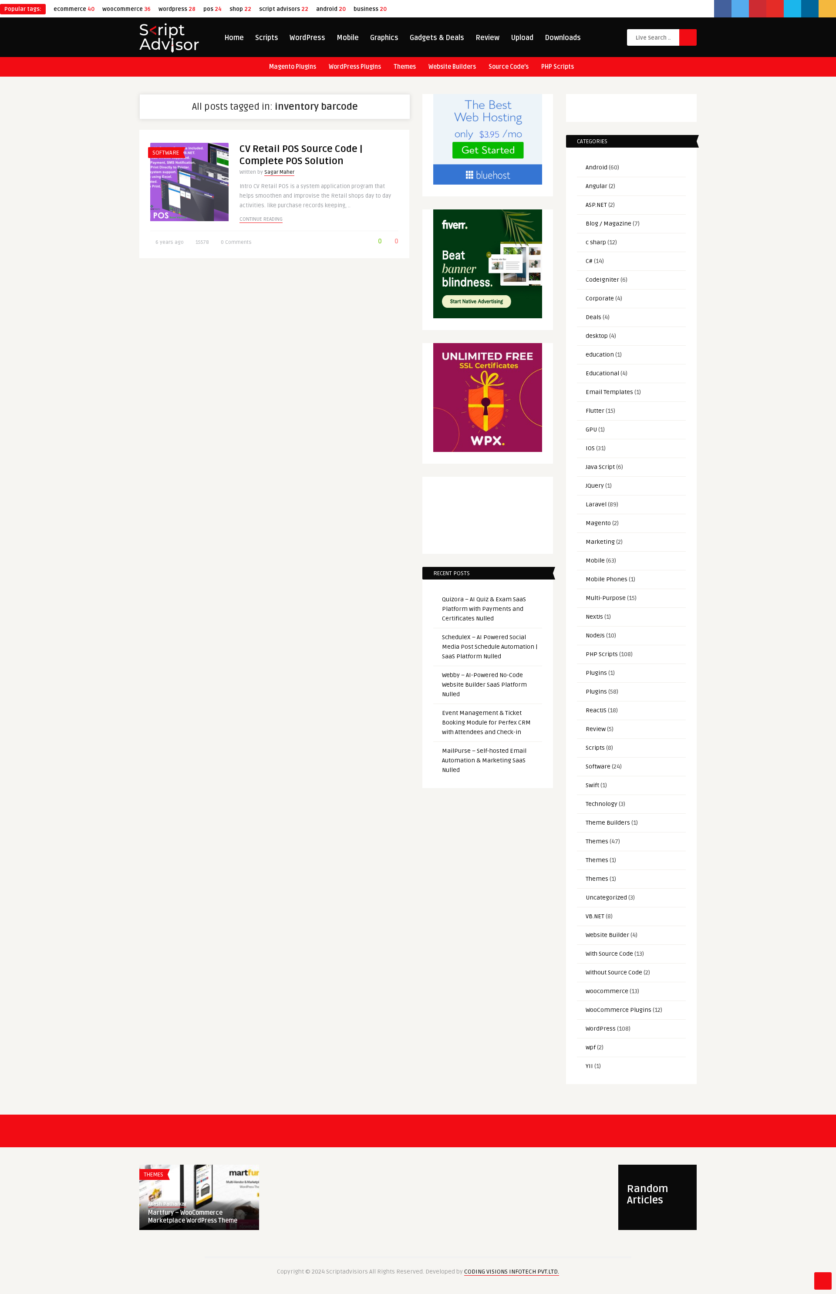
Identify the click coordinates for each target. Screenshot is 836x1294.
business (370, 9)
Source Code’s (509, 67)
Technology (601, 804)
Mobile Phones (606, 579)
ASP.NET (596, 205)
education (600, 354)
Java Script (600, 467)
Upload (522, 38)
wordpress (177, 9)
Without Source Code (614, 972)
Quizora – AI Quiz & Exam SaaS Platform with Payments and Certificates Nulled (484, 609)
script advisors (283, 9)
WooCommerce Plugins (618, 1010)
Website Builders (452, 67)
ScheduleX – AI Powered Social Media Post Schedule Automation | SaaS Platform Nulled (489, 647)
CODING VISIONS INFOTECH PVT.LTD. (511, 1271)
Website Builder (607, 935)
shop (240, 9)
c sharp (596, 242)
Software (165, 152)
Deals (593, 317)
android (331, 9)
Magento (598, 523)
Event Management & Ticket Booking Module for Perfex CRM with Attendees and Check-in (486, 722)
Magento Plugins (292, 67)
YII (589, 1066)
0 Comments (236, 242)
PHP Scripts (557, 67)
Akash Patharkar (167, 1204)
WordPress (307, 38)
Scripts (266, 38)
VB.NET (595, 916)
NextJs (594, 616)
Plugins (596, 673)
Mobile (348, 38)
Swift (592, 785)
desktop (597, 336)
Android (596, 167)
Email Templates (609, 392)
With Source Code (609, 953)
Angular (596, 186)
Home (234, 38)
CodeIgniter (602, 279)
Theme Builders (608, 822)
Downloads (563, 38)
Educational (602, 373)
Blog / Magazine (608, 223)
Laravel (596, 504)
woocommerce (126, 9)
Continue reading (261, 219)
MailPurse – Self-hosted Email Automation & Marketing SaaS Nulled (484, 760)
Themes (405, 67)
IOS (590, 448)
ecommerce (74, 9)
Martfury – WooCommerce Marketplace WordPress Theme (192, 1216)
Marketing (600, 542)
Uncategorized (606, 897)
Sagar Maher (279, 172)
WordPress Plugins (355, 67)
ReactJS (596, 710)
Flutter (595, 410)
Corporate (600, 298)
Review (487, 38)
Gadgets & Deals (437, 38)
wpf (591, 1047)
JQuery (595, 485)
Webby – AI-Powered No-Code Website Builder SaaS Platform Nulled (484, 684)
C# (589, 261)
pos (212, 9)
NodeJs (595, 635)
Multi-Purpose (606, 598)
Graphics (384, 38)
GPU (591, 429)
